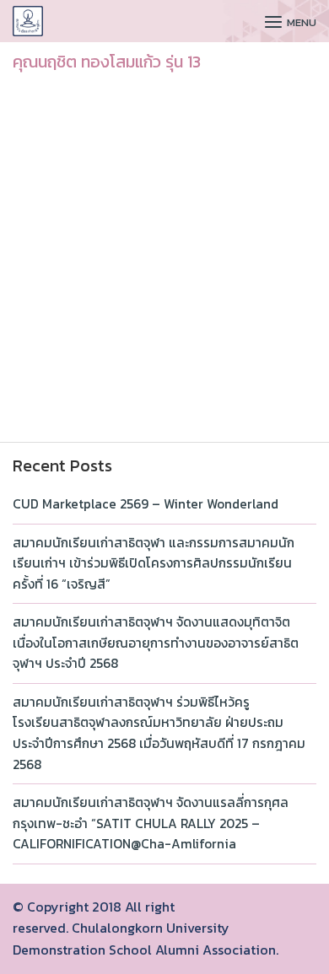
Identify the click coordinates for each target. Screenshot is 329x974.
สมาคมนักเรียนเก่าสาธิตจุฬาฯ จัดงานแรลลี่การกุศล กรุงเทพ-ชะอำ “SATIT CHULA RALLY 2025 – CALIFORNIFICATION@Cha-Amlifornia (151, 823)
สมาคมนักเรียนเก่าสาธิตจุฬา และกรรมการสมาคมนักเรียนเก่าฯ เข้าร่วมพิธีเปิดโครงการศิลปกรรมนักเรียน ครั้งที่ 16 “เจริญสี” (153, 563)
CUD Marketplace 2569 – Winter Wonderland (145, 504)
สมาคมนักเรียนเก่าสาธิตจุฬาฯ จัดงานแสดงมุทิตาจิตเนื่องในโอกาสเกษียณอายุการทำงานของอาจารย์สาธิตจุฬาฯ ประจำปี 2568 (156, 642)
